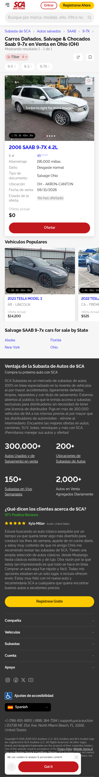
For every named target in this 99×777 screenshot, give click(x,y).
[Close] (76, 757)
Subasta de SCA (18, 31)
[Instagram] (8, 680)
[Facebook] (16, 680)
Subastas (12, 644)
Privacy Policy (64, 749)
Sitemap (52, 752)
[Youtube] (31, 680)
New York (12, 347)
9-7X (86, 31)
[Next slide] (85, 108)
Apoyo (10, 667)
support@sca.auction (76, 721)
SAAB (71, 31)
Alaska (10, 340)
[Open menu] (7, 4)
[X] (23, 680)
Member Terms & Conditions (31, 752)
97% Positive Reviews (21, 515)
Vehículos (12, 632)
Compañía (13, 620)
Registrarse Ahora (77, 5)
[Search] (89, 17)
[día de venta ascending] (78, 57)
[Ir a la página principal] (18, 5)
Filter (18, 57)
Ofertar (49, 227)
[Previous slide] (13, 108)
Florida (55, 340)
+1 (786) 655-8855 (18, 721)
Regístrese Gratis (49, 601)
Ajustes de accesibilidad (33, 696)
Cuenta (10, 655)
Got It (48, 767)
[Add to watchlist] (89, 81)
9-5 (12, 66)
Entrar (49, 5)
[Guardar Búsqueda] (90, 57)
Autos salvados (49, 31)
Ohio (54, 347)
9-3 (28, 66)
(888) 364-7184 (46, 721)
